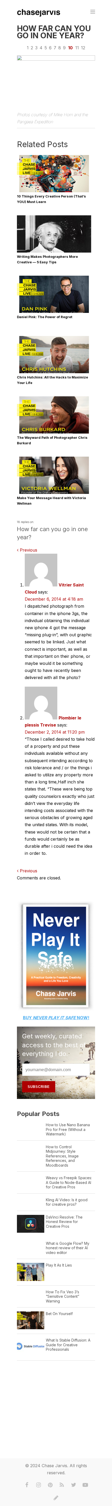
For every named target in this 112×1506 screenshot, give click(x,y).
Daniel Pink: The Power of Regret (44, 317)
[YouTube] (85, 1485)
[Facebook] (27, 1485)
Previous (27, 550)
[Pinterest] (50, 1485)
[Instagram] (38, 1485)
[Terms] (56, 1498)
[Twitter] (74, 1485)
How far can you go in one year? (54, 32)
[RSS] (62, 1485)
